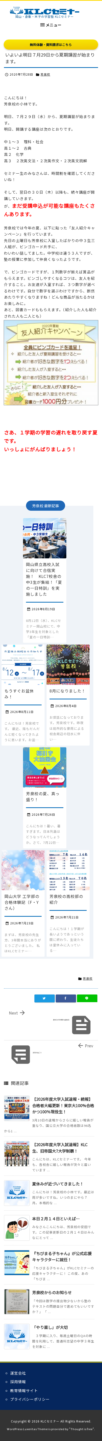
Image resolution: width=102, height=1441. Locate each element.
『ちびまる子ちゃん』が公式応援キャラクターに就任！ (62, 1256)
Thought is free (82, 1429)
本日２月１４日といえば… (56, 1218)
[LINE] (87, 998)
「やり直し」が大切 (50, 1327)
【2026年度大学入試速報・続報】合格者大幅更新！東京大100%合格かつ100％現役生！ (63, 1105)
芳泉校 (45, 74)
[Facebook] (66, 998)
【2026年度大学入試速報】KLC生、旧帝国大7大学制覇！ (60, 1147)
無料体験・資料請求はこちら (51, 44)
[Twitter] (44, 998)
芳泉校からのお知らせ (52, 1292)
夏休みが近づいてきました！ (58, 1184)
